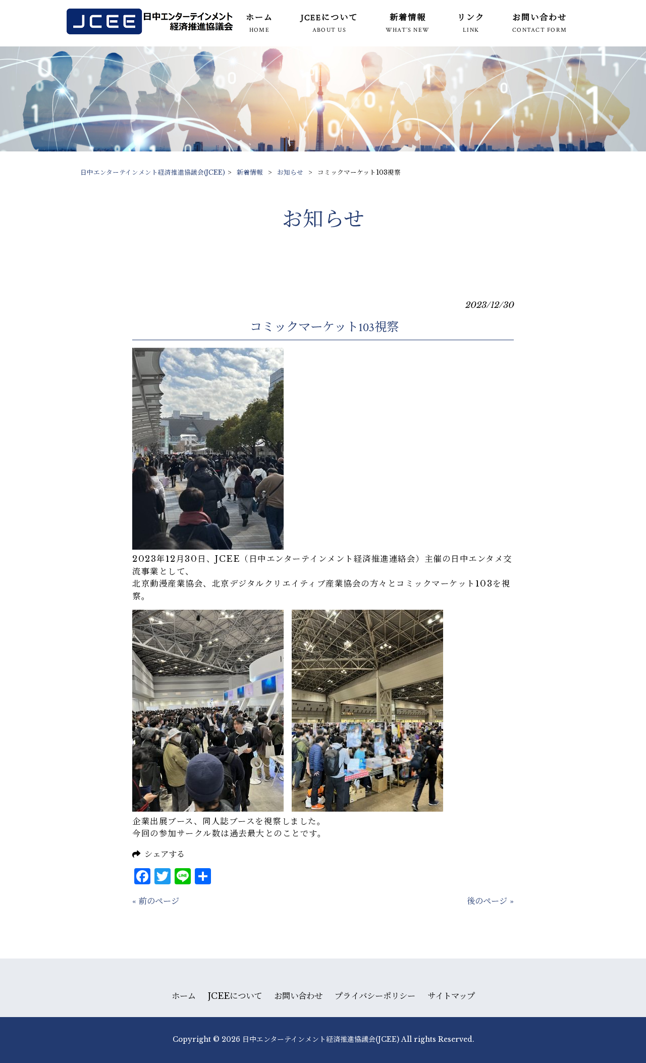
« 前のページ (155, 901)
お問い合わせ (298, 996)
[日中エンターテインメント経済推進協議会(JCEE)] (150, 31)
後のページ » (490, 901)
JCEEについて (235, 996)
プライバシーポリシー (375, 996)
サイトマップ (451, 996)
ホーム (184, 996)
